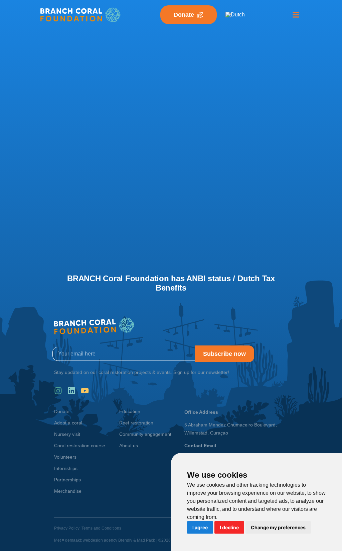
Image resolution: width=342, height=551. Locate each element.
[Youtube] (85, 391)
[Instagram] (58, 391)
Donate (61, 411)
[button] (296, 14)
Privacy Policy (66, 528)
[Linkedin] (71, 391)
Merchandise (67, 491)
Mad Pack (146, 540)
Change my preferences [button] (278, 527)
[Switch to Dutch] (235, 14)
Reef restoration (136, 422)
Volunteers (65, 457)
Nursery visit (67, 434)
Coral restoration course (79, 445)
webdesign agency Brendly (108, 540)
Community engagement (145, 434)
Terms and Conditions (101, 528)
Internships (65, 468)
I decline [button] (229, 527)
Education (129, 411)
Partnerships (67, 479)
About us (128, 445)
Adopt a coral (68, 422)
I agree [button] (200, 527)
